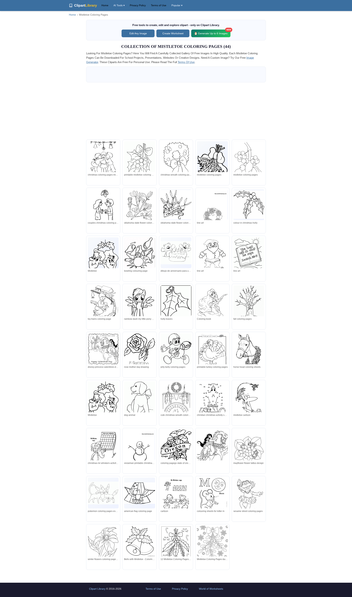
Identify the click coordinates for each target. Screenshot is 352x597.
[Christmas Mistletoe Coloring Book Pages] (212, 161)
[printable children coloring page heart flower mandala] (103, 304)
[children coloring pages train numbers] (248, 256)
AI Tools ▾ (119, 5)
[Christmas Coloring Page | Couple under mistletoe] (103, 209)
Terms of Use (158, 5)
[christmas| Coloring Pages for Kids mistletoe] (176, 306)
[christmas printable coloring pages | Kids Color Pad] (139, 161)
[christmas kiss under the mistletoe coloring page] (103, 348)
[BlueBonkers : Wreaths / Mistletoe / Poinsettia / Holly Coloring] (176, 400)
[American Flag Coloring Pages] (139, 493)
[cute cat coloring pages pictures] (139, 354)
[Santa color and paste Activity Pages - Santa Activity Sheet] (212, 256)
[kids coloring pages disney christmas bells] (212, 305)
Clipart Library (97, 588)
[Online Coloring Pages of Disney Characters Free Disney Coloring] (212, 451)
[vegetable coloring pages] (176, 348)
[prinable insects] (248, 305)
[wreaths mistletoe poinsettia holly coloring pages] (176, 160)
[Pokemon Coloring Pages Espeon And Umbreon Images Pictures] (103, 493)
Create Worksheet (173, 33)
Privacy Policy (138, 5)
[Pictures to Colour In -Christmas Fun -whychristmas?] (248, 205)
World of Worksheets (211, 588)
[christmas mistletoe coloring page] (139, 304)
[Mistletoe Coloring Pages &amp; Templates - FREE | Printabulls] (212, 546)
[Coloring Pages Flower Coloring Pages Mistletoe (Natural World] (248, 161)
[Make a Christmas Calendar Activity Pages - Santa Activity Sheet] (103, 448)
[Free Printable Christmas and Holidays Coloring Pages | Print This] (139, 450)
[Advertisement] (176, 111)
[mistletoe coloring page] (139, 256)
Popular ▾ (176, 5)
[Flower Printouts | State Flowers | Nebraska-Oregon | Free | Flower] (139, 209)
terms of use (186, 62)
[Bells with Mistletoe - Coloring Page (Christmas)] (139, 541)
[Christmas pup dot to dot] (212, 400)
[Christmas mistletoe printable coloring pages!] (103, 160)
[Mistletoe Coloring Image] (103, 257)
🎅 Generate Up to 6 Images (212, 32)
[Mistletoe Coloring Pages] (103, 399)
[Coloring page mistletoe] (248, 403)
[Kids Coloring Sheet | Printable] (212, 496)
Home (104, 5)
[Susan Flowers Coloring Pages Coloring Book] (103, 546)
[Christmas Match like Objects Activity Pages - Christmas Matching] (176, 496)
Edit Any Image (138, 33)
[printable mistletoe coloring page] (212, 209)
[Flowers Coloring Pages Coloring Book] (248, 450)
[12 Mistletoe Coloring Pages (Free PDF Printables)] (176, 546)
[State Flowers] (176, 204)
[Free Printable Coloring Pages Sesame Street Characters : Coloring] (248, 498)
